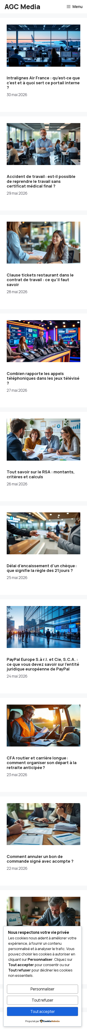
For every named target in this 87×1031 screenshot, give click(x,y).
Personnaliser (42, 989)
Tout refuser (42, 1000)
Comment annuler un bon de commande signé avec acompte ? (40, 859)
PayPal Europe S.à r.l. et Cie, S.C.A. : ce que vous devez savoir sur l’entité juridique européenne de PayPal (43, 664)
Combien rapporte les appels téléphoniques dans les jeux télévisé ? (43, 378)
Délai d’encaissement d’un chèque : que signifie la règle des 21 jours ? (42, 568)
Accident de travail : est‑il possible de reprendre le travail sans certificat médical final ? (41, 181)
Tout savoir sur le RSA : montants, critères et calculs (41, 474)
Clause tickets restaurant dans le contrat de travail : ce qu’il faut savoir (40, 279)
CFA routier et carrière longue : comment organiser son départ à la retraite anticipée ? (42, 762)
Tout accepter (42, 1011)
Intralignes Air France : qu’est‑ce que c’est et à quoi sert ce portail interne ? (43, 82)
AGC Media (22, 6)
